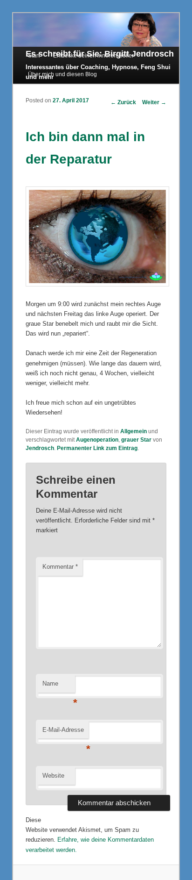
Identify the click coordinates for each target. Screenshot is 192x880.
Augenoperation (97, 439)
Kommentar (60, 566)
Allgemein (133, 431)
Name (58, 686)
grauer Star (136, 439)
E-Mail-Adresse (65, 732)
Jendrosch (40, 448)
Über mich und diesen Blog (62, 74)
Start (34, 55)
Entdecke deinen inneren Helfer (93, 55)
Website (53, 775)
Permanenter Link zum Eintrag (97, 448)
